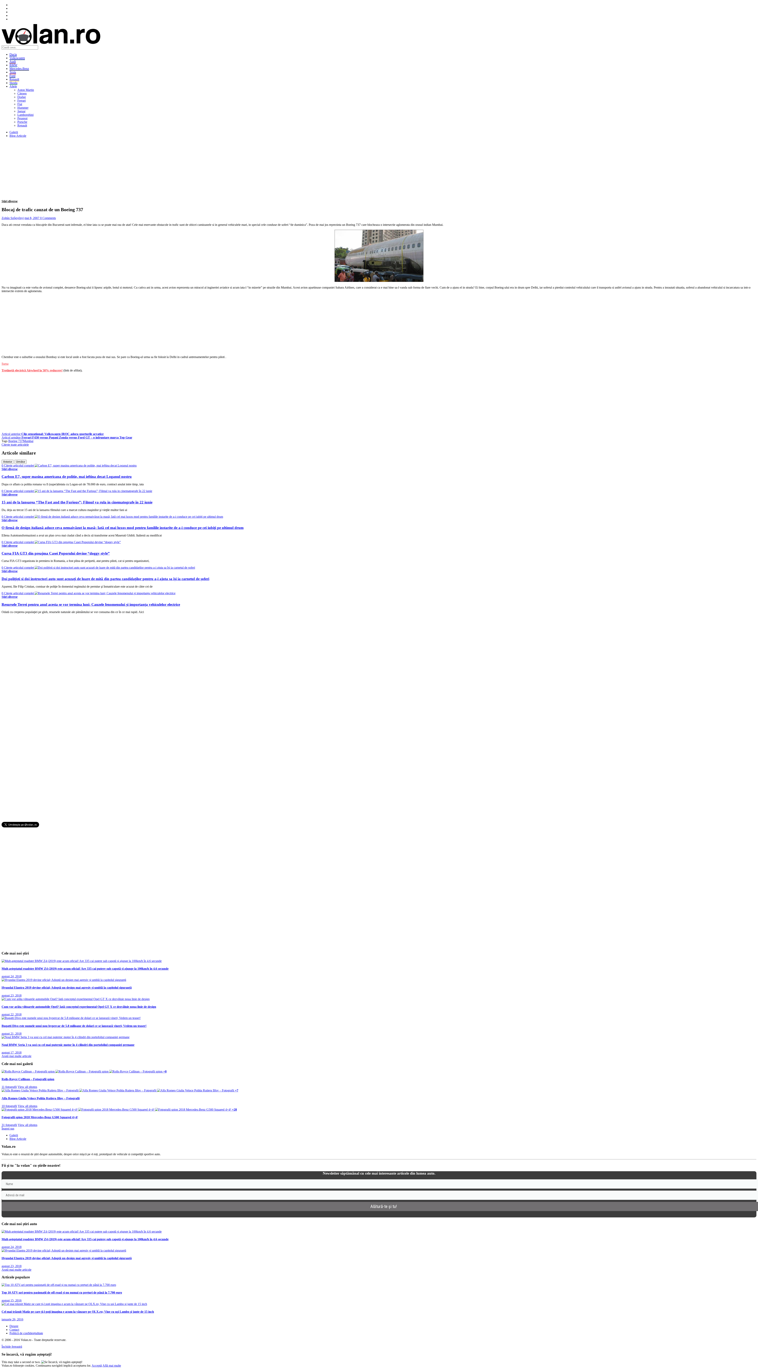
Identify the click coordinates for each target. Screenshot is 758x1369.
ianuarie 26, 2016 (12, 1319)
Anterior (7, 461)
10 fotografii (9, 1106)
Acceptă (97, 1365)
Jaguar (21, 111)
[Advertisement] (120, 168)
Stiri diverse (10, 201)
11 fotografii (9, 1087)
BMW (13, 65)
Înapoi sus (8, 1128)
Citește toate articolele (15, 444)
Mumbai (28, 441)
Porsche (22, 122)
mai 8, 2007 (32, 218)
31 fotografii (9, 1125)
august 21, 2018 (12, 1033)
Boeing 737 (15, 441)
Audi (12, 61)
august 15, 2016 (12, 1300)
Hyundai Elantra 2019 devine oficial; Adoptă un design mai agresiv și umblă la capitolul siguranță (67, 987)
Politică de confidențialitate (26, 1333)
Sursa (5, 363)
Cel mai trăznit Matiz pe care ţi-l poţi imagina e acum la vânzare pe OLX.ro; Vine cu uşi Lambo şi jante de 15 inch (78, 1311)
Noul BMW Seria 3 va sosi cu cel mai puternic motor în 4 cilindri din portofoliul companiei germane (68, 1044)
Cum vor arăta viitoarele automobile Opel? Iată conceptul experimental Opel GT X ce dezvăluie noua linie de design (79, 1006)
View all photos (27, 1087)
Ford (12, 75)
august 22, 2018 (12, 1014)
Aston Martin (25, 90)
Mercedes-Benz (19, 68)
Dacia (13, 54)
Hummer (22, 107)
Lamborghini (25, 114)
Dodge (21, 97)
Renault (14, 79)
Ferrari (21, 100)
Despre (13, 1326)
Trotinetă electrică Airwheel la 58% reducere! (32, 370)
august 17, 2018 (12, 1052)
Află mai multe (111, 1365)
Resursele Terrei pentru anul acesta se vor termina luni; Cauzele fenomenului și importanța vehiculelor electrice (91, 604)
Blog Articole (17, 135)
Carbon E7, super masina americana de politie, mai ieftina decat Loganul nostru (67, 476)
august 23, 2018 (12, 995)
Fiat (19, 104)
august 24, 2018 (12, 976)
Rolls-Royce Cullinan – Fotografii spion (28, 1079)
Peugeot (22, 118)
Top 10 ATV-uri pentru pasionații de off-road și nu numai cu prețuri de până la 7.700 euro (62, 1292)
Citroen (22, 93)
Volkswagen (17, 58)
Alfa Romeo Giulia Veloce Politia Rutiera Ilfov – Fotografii (41, 1098)
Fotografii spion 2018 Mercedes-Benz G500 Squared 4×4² (40, 1117)
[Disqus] (379, 666)
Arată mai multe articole (16, 1056)
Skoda (13, 82)
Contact (14, 1329)
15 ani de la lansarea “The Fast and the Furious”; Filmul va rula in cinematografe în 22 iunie (77, 502)
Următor (20, 461)
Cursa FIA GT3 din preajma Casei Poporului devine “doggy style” (56, 553)
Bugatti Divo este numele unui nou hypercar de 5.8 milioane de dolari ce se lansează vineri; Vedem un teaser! (74, 1026)
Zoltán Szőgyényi (13, 218)
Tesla (12, 72)
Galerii (13, 132)
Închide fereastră (12, 1346)
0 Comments (48, 218)
